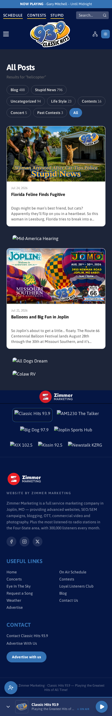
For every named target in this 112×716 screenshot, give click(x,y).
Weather (14, 600)
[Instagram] (24, 541)
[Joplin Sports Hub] (73, 431)
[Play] (102, 707)
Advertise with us (26, 657)
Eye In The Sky (19, 586)
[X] (37, 541)
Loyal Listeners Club (76, 586)
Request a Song (20, 593)
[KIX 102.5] (21, 446)
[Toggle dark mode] (105, 34)
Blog (18, 90)
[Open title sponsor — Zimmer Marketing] (56, 396)
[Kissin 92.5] (50, 446)
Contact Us (68, 600)
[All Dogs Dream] (56, 361)
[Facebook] (11, 541)
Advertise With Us (22, 643)
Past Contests (50, 112)
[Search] (104, 15)
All (75, 112)
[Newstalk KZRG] (85, 446)
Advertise (15, 607)
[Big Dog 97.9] (34, 431)
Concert (19, 112)
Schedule (13, 15)
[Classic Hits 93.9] (50, 34)
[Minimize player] (8, 707)
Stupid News (49, 90)
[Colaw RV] (56, 374)
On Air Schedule (72, 572)
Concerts (14, 579)
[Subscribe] (10, 687)
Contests (36, 15)
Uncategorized (26, 101)
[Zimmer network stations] (95, 34)
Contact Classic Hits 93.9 (27, 636)
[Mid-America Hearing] (56, 238)
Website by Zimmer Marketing (39, 493)
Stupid (57, 15)
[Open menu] (6, 34)
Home (12, 572)
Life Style (61, 101)
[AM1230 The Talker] (78, 415)
